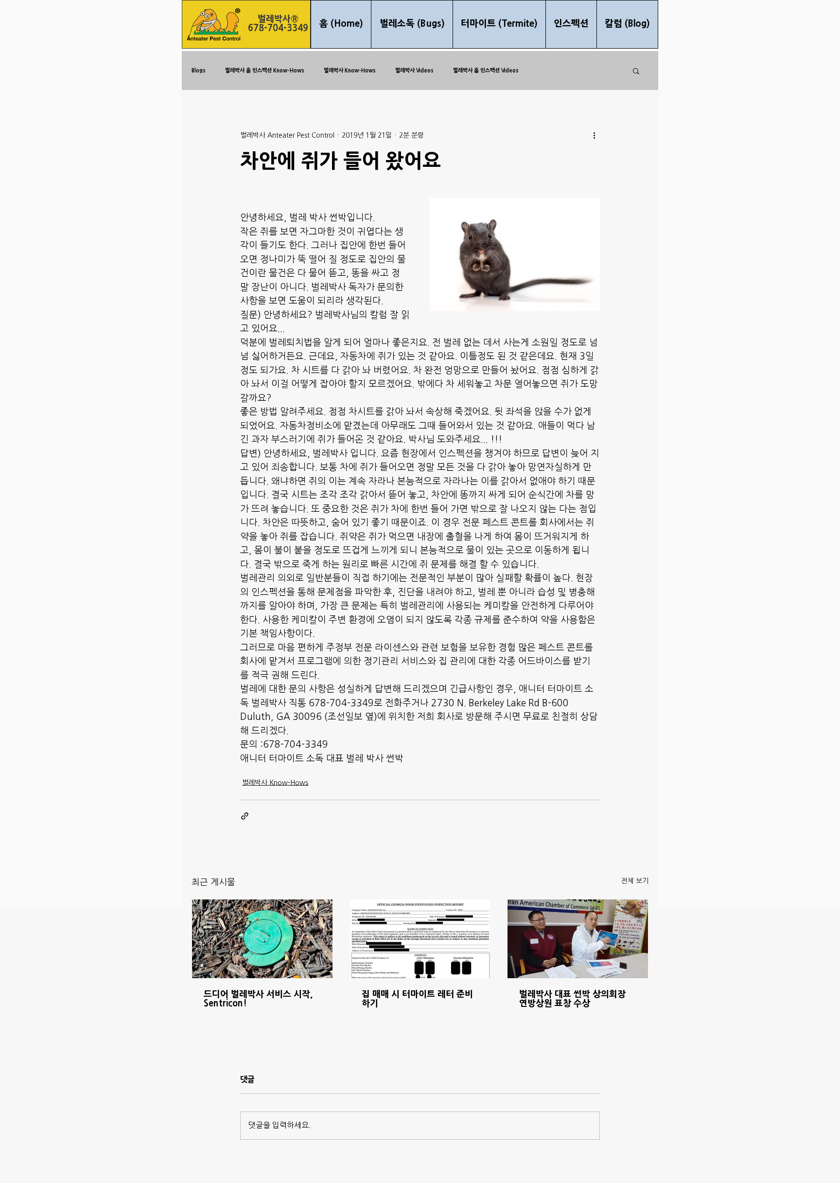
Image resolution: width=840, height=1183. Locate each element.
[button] (636, 70)
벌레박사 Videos (414, 70)
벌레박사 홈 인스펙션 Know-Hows (264, 70)
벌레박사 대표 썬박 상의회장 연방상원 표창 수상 (572, 999)
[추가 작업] (594, 135)
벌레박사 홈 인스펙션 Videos (486, 70)
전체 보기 (634, 881)
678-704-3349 (278, 28)
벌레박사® (278, 19)
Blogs (199, 70)
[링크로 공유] (244, 816)
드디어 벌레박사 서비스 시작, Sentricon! (258, 999)
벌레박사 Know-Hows (350, 70)
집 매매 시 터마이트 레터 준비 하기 (417, 999)
